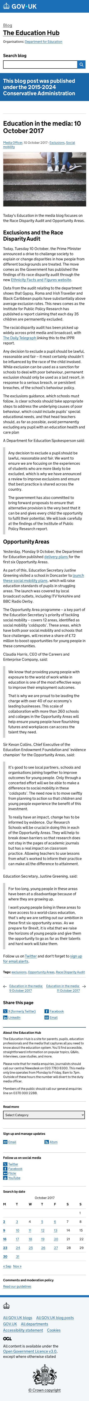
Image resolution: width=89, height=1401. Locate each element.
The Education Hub (31, 33)
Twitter (31, 956)
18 (30, 1239)
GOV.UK (10, 1324)
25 (31, 1248)
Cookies (54, 1330)
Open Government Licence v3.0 (30, 1351)
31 (17, 1256)
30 (5, 1256)
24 (18, 1248)
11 (30, 1230)
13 (55, 1230)
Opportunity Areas (41, 972)
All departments (34, 1324)
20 (56, 1239)
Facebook (57, 1011)
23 (5, 1248)
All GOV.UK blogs (17, 1317)
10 (17, 1230)
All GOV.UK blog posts (55, 1317)
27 (56, 1248)
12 (42, 1230)
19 (42, 1239)
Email (54, 1017)
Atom (54, 1142)
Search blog (14, 55)
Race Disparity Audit (70, 972)
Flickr (12, 1173)
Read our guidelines (17, 1286)
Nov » (17, 1266)
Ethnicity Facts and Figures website (41, 279)
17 (17, 1239)
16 (4, 1239)
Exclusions (57, 143)
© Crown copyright (44, 1390)
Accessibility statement (23, 1330)
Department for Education (43, 42)
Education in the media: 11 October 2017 (63, 988)
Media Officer (12, 143)
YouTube (14, 1178)
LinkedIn (14, 1017)
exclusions (19, 972)
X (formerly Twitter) (22, 1011)
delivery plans (56, 556)
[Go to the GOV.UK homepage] (20, 6)
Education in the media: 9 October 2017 (26, 988)
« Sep (7, 1266)
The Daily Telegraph (20, 337)
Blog (7, 25)
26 (43, 1248)
